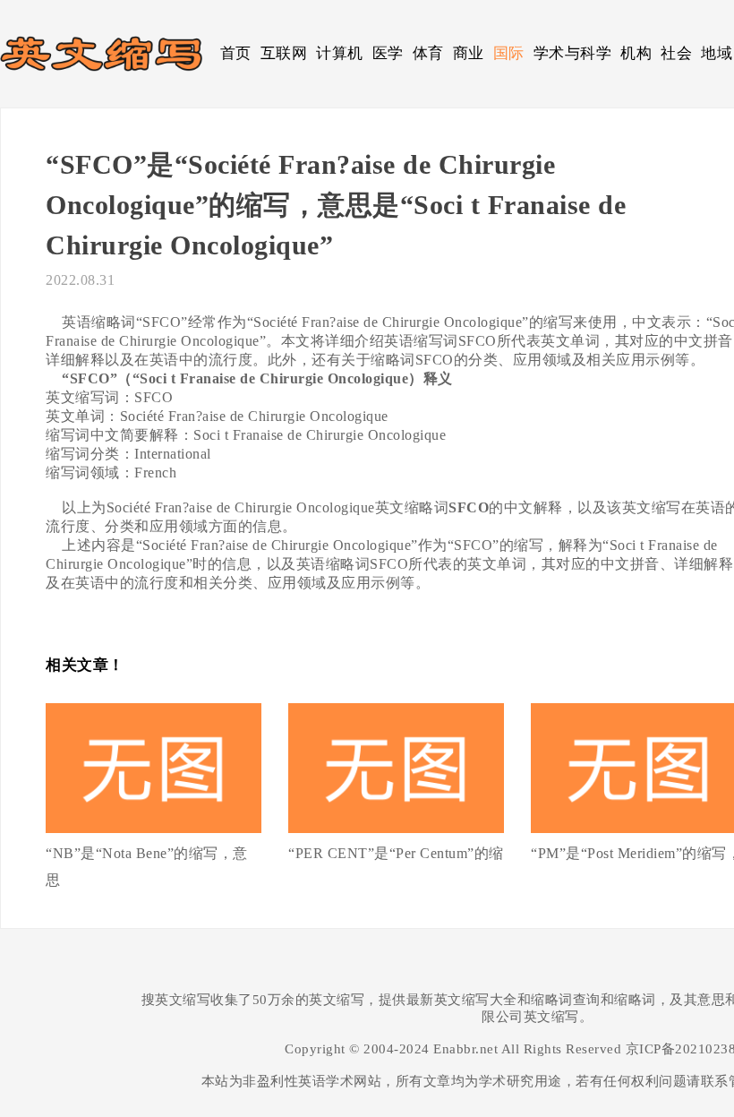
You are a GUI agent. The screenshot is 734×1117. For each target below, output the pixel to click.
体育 (428, 53)
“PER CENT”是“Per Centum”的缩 (396, 853)
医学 (388, 53)
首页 (236, 53)
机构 (636, 53)
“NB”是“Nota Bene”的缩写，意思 (147, 867)
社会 (676, 53)
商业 (468, 53)
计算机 (339, 53)
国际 (509, 53)
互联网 (284, 53)
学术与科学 (572, 53)
